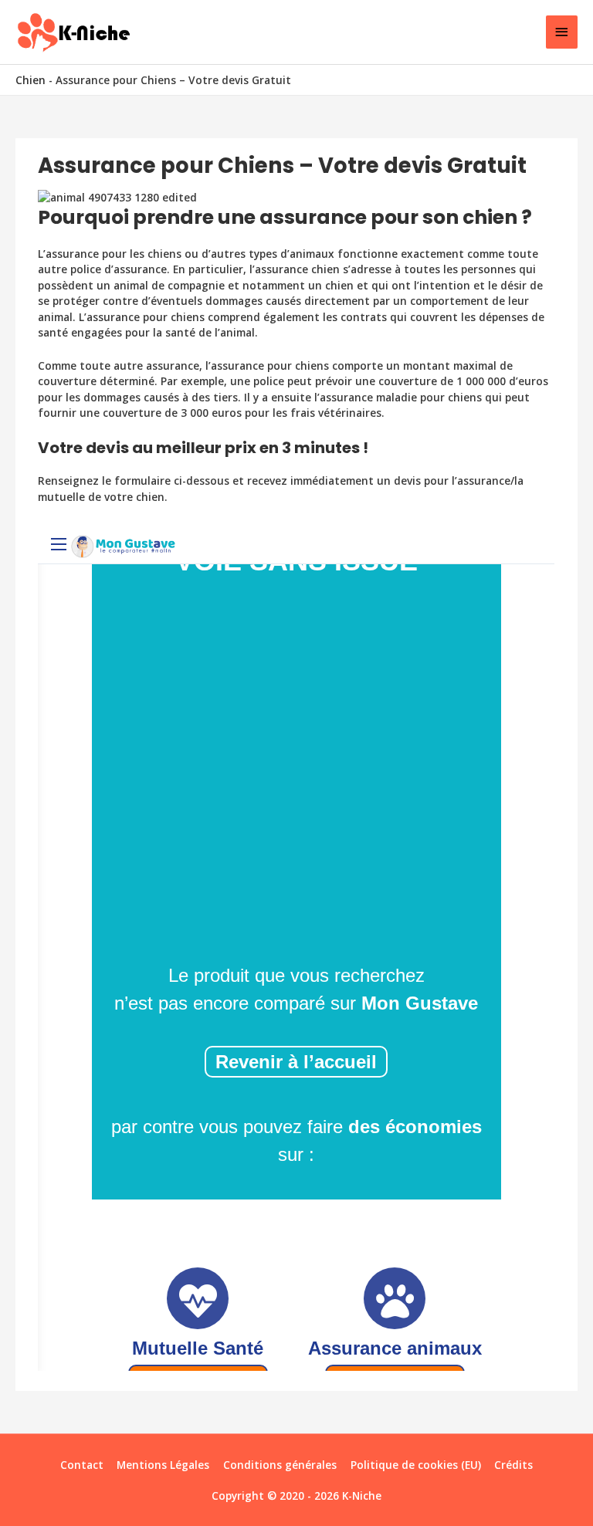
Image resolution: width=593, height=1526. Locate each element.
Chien (30, 80)
